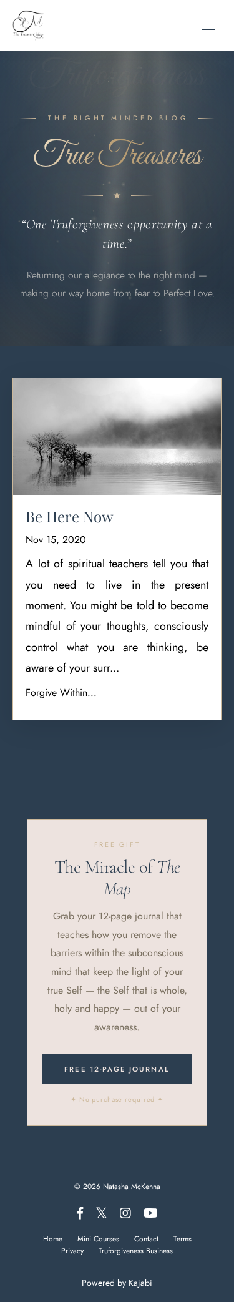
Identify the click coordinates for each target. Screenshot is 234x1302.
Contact (146, 1239)
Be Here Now (69, 516)
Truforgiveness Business (136, 1250)
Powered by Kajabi (117, 1282)
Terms (182, 1239)
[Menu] (208, 26)
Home (52, 1239)
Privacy (72, 1250)
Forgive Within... (61, 692)
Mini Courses (98, 1239)
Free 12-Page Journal (116, 1069)
